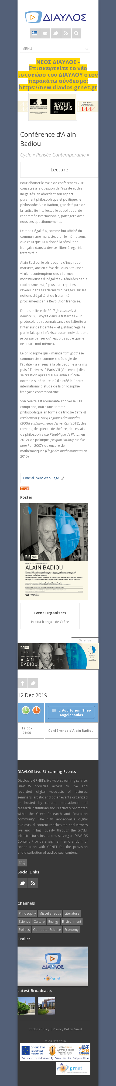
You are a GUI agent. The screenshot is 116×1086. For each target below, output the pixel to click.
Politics (24, 929)
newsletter (45, 33)
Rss (66, 33)
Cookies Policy (39, 1029)
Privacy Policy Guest (67, 1029)
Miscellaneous (50, 913)
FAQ (22, 862)
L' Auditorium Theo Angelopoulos (75, 712)
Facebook (22, 683)
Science (85, 640)
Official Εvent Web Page (41, 478)
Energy (53, 921)
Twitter (56, 33)
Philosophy (27, 913)
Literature (71, 913)
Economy (71, 929)
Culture (39, 921)
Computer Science (47, 929)
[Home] (55, 17)
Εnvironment (71, 921)
